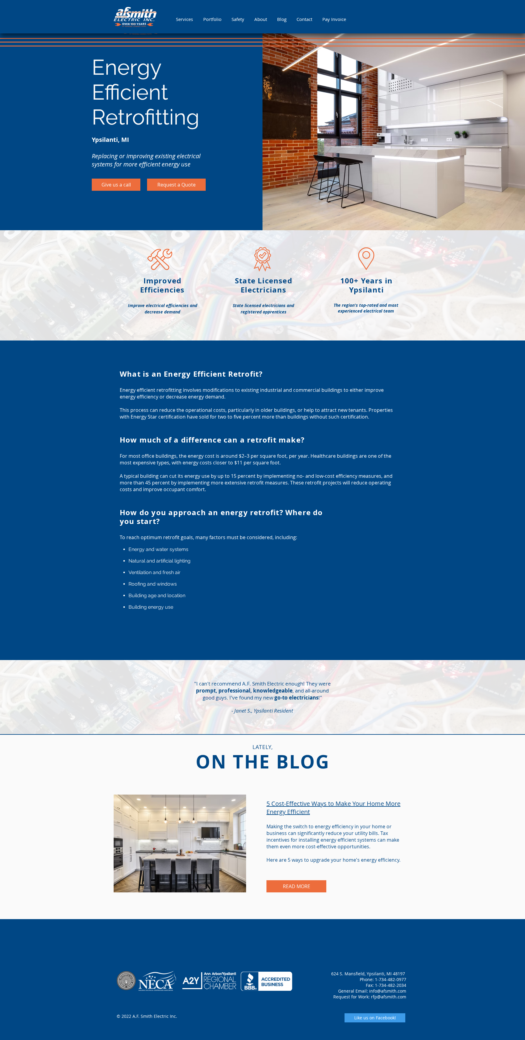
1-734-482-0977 (390, 979)
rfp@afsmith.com (388, 997)
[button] (184, 19)
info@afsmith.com (387, 991)
